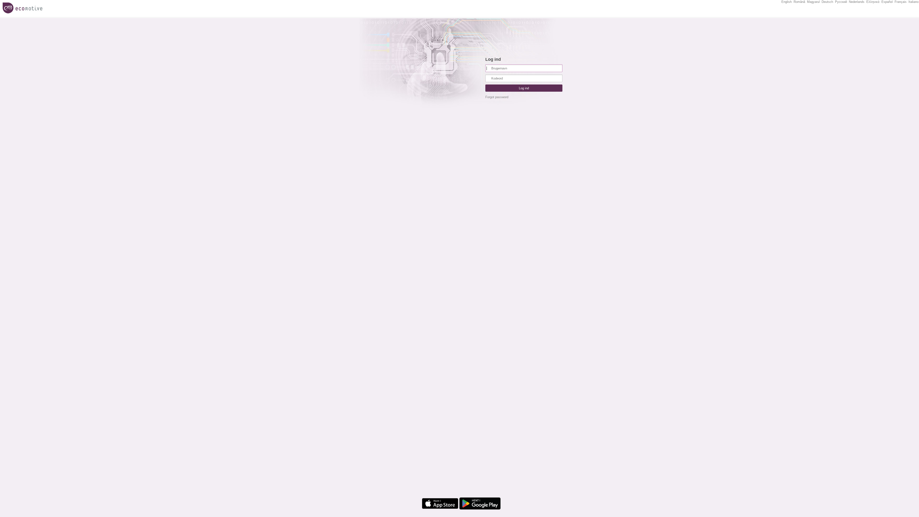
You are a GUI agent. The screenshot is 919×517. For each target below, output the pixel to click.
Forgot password (496, 97)
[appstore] (438, 510)
